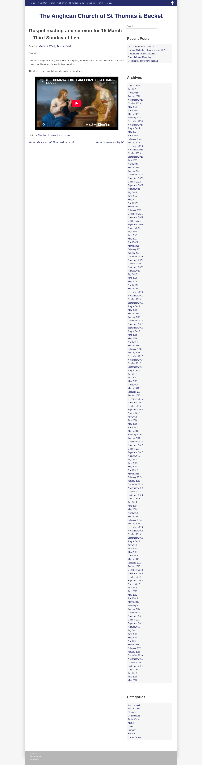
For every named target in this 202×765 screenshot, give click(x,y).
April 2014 (133, 513)
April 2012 (133, 598)
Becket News (134, 708)
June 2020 (132, 278)
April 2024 (133, 135)
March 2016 (133, 431)
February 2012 (135, 605)
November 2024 (135, 124)
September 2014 (135, 495)
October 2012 (134, 577)
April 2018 (133, 342)
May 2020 (132, 281)
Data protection (35, 756)
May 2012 (132, 594)
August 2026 (134, 85)
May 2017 (132, 381)
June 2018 (132, 335)
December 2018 (135, 320)
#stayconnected (135, 705)
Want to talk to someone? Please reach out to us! (51, 142)
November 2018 (135, 324)
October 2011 (134, 619)
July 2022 (132, 192)
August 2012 (134, 584)
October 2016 (134, 406)
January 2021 (134, 253)
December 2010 (135, 655)
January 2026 (134, 96)
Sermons (52, 135)
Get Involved (63, 3)
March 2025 (133, 114)
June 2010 (132, 676)
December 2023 (135, 146)
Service (131, 733)
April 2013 (133, 555)
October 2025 (134, 103)
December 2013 (135, 527)
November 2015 (135, 445)
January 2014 (134, 523)
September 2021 (135, 224)
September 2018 (135, 327)
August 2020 (134, 270)
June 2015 (132, 463)
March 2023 (133, 167)
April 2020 (133, 285)
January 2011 (134, 651)
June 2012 (132, 591)
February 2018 (135, 349)
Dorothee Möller (65, 46)
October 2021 (134, 221)
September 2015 (135, 452)
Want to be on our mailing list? (110, 142)
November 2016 (135, 402)
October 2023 (134, 153)
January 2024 (134, 142)
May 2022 (132, 199)
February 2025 (135, 117)
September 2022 (135, 185)
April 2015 (133, 470)
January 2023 (134, 171)
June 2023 (132, 160)
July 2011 (132, 630)
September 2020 (135, 267)
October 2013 (134, 534)
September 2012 (135, 580)
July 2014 (132, 502)
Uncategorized (64, 135)
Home (32, 3)
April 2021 (133, 242)
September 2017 (135, 367)
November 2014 (135, 488)
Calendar (91, 3)
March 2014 (133, 516)
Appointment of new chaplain (142, 53)
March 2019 (133, 313)
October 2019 (134, 299)
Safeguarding (78, 3)
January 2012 (134, 609)
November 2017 (135, 359)
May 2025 (132, 107)
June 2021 (132, 235)
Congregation (134, 715)
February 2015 (135, 477)
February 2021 (135, 249)
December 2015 (135, 441)
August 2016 (134, 413)
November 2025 (135, 100)
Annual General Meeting (139, 57)
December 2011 (135, 612)
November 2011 (135, 616)
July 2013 (132, 545)
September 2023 (135, 156)
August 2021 (134, 228)
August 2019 (134, 306)
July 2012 (132, 587)
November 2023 (135, 149)
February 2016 (135, 434)
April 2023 (133, 164)
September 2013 (135, 538)
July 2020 (132, 274)
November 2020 (135, 260)
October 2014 (134, 491)
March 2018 (133, 345)
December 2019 (135, 292)
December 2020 (135, 256)
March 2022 (133, 206)
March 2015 (133, 473)
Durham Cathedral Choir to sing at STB (146, 50)
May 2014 (132, 509)
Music (131, 723)
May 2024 (132, 132)
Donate (109, 3)
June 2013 (132, 548)
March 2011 (133, 644)
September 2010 (135, 666)
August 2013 (134, 541)
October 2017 (134, 363)
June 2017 (132, 377)
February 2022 (135, 210)
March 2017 (133, 388)
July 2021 (132, 231)
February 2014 (135, 520)
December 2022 (135, 174)
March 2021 (133, 246)
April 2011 (133, 641)
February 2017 (135, 392)
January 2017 (134, 395)
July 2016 (132, 416)
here (81, 71)
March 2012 (133, 602)
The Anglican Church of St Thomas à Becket (101, 16)
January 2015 (134, 481)
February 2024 (135, 139)
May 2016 (132, 424)
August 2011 (134, 627)
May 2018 (132, 338)
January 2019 (134, 317)
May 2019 (132, 310)
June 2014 (132, 505)
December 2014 (135, 484)
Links (100, 3)
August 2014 (134, 498)
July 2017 (132, 374)
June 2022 (132, 196)
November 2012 (135, 573)
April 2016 (133, 427)
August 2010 (134, 669)
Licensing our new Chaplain (141, 46)
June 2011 (132, 634)
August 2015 (134, 456)
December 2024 (135, 121)
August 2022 (134, 189)
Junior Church (134, 719)
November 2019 (135, 295)
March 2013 (133, 559)
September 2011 (135, 623)
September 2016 (135, 409)
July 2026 (132, 89)
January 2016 (134, 438)
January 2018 (134, 352)
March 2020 (133, 288)
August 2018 (134, 331)
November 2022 (135, 178)
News (52, 3)
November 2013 (135, 530)
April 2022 (133, 203)
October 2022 (134, 181)
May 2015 (132, 466)
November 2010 (135, 659)
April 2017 (133, 384)
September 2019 (135, 302)
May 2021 (132, 238)
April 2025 (133, 110)
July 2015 (132, 459)
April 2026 (133, 92)
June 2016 (132, 420)
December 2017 (135, 356)
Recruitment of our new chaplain (143, 60)
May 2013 (132, 552)
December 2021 (135, 213)
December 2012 (135, 570)
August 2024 (134, 128)
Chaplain (42, 135)
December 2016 (135, 399)
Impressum (34, 754)
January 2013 (134, 566)
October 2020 (134, 263)
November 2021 (135, 217)
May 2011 (132, 637)
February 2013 (135, 562)
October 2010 (134, 662)
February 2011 (134, 648)
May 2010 (132, 680)
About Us (42, 3)
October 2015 (134, 448)
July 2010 (132, 673)
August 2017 (134, 370)
